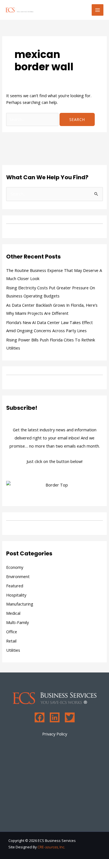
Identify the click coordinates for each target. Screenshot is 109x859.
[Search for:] (33, 119)
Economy (14, 567)
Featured (14, 585)
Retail (11, 641)
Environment (18, 576)
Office (11, 631)
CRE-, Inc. (51, 846)
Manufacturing (19, 604)
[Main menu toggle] (97, 10)
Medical (13, 613)
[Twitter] (70, 717)
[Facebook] (39, 717)
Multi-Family (17, 622)
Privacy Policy (54, 734)
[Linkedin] (55, 717)
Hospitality (16, 595)
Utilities (13, 650)
